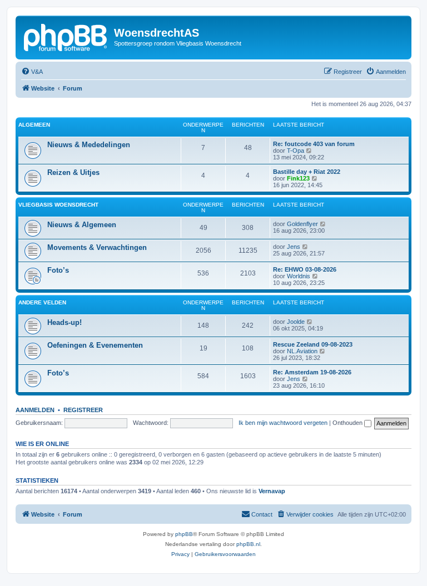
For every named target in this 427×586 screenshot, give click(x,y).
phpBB (184, 534)
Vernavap (272, 491)
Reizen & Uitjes (73, 172)
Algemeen (34, 125)
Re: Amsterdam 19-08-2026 (312, 372)
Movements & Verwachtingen (97, 247)
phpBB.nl (248, 544)
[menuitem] (32, 71)
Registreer (83, 410)
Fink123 (298, 178)
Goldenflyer (302, 224)
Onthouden (348, 422)
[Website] (66, 36)
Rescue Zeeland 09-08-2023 (312, 344)
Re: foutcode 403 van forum (314, 144)
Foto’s (58, 270)
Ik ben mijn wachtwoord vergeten (283, 422)
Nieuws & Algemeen (81, 225)
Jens (293, 246)
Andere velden (42, 302)
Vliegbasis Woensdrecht (58, 205)
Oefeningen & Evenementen (95, 345)
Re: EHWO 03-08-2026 (304, 269)
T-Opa (295, 150)
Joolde (296, 321)
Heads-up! (64, 322)
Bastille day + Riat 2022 (306, 171)
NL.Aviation (302, 351)
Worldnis (298, 276)
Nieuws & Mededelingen (88, 145)
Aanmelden (35, 410)
